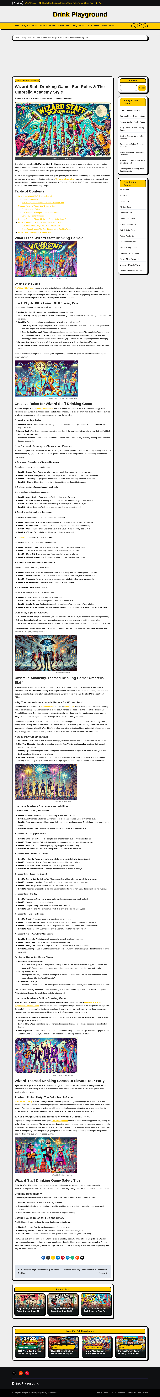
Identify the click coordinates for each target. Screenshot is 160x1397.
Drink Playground (80, 14)
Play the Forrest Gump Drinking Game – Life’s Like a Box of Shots (128, 1353)
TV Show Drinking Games (62, 98)
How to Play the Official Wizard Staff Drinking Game (43, 203)
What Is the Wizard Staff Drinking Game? (35, 196)
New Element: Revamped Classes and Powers (41, 213)
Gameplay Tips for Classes (33, 216)
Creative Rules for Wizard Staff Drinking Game (37, 206)
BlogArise (41, 1393)
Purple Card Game (127, 219)
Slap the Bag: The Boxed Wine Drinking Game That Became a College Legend (29, 1311)
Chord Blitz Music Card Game (132, 271)
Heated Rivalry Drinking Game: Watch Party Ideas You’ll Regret (63, 1353)
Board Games (93, 26)
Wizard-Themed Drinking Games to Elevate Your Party (40, 222)
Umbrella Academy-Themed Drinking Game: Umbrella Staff (42, 219)
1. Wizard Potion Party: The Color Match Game (41, 226)
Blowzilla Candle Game (129, 253)
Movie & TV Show (47, 26)
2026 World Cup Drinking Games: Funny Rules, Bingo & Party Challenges (30, 1353)
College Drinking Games (43, 98)
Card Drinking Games (94, 1347)
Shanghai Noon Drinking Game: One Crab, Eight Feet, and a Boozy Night (62, 1311)
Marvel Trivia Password (129, 259)
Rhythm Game (125, 207)
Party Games (78, 26)
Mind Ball (124, 195)
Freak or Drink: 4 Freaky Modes (132, 122)
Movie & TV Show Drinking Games (62, 1346)
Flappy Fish (124, 201)
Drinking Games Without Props (27, 80)
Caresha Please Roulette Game (132, 116)
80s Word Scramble (128, 224)
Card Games (63, 26)
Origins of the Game (30, 199)
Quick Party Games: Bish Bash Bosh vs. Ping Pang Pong (95, 1311)
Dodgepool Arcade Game (130, 265)
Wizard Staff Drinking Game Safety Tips (34, 232)
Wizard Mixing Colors (128, 248)
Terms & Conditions (117, 1393)
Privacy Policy (102, 1393)
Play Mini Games (29, 26)
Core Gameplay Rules (31, 209)
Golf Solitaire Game (128, 230)
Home (16, 26)
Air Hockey (124, 190)
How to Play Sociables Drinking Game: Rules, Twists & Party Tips (95, 1353)
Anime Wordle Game (128, 236)
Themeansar (52, 1393)
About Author (143, 1393)
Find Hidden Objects (128, 242)
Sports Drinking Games (27, 1347)
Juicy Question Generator (130, 110)
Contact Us (131, 1393)
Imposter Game (126, 213)
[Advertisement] (80, 59)
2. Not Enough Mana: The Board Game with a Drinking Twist (46, 229)
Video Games (108, 26)
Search (133, 80)
